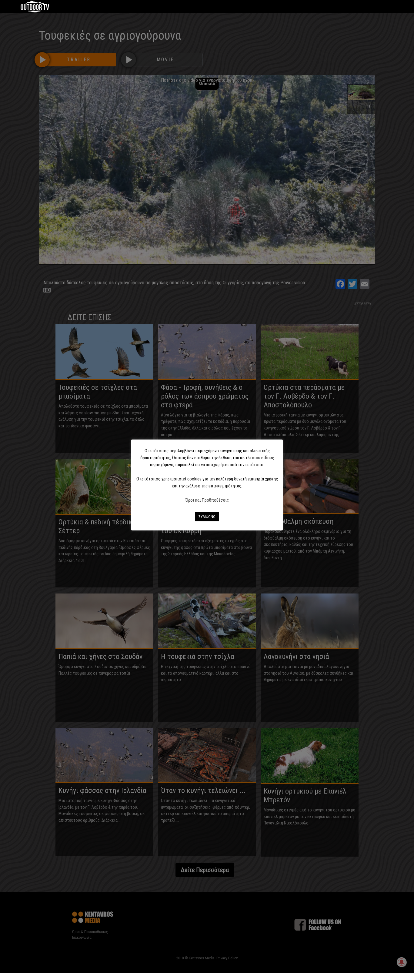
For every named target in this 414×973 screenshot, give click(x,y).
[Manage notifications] (401, 962)
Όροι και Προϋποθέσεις (207, 500)
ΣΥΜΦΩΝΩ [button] (207, 516)
